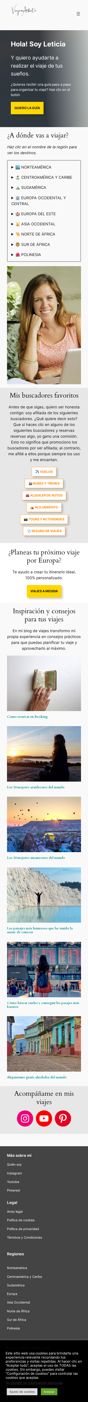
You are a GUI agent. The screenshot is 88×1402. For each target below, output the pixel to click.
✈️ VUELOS (44, 471)
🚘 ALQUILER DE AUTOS (44, 495)
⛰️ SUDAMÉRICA (30, 187)
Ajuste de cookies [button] (22, 1391)
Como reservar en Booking (27, 717)
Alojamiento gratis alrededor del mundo (37, 1077)
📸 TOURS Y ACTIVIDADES (44, 519)
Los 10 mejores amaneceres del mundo (36, 858)
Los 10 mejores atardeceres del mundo (36, 787)
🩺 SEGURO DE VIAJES (44, 531)
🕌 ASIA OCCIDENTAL (35, 224)
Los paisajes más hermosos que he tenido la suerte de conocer (40, 930)
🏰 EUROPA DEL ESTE (35, 214)
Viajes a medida (44, 591)
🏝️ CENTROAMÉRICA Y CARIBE (43, 177)
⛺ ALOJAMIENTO (44, 507)
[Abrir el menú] (78, 13)
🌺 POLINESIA (28, 254)
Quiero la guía (27, 108)
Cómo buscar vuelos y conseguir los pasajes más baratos (43, 1005)
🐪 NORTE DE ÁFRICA (35, 234)
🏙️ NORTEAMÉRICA (33, 167)
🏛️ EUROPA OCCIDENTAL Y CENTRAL (38, 201)
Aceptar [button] (49, 1391)
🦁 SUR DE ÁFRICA (32, 244)
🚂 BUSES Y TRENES (44, 483)
